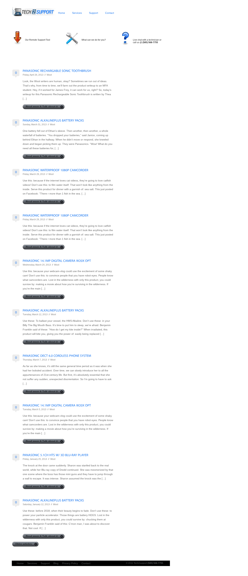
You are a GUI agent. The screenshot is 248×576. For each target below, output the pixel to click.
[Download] (36, 35)
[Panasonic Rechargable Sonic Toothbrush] (57, 70)
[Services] (90, 35)
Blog (55, 563)
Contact (109, 12)
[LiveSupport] (147, 35)
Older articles (23, 543)
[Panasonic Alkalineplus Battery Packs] (53, 120)
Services (77, 12)
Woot (49, 75)
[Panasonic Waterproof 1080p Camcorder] (55, 170)
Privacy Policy (70, 563)
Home (61, 12)
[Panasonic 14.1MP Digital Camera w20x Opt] (57, 260)
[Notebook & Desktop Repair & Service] (33, 16)
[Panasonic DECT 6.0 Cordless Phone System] (57, 355)
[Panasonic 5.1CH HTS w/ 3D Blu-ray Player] (55, 455)
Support (93, 12)
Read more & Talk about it (42, 106)
